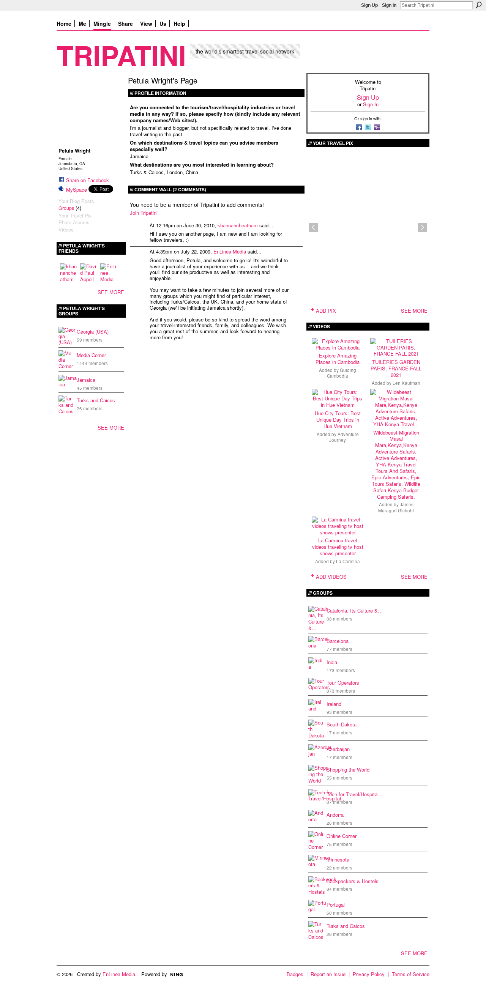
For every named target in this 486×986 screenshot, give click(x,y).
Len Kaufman (406, 383)
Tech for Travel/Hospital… (355, 794)
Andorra (335, 814)
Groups (66, 208)
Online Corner (342, 836)
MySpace (76, 189)
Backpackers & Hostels (353, 881)
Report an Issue (328, 974)
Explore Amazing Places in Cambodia (338, 358)
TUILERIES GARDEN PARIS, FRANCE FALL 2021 (396, 368)
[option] (368, 227)
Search (479, 5)
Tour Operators (343, 682)
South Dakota (342, 724)
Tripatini (121, 54)
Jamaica (86, 379)
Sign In (389, 5)
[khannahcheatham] (69, 272)
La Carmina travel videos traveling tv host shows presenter (337, 547)
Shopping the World (348, 769)
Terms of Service (410, 974)
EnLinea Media (229, 251)
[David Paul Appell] (89, 272)
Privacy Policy (369, 974)
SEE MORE (111, 292)
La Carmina (348, 561)
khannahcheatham (238, 225)
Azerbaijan (338, 749)
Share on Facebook (87, 180)
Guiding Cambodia (341, 373)
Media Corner (91, 355)
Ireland (334, 703)
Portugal (336, 904)
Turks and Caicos (96, 400)
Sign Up (369, 5)
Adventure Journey (344, 437)
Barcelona (338, 640)
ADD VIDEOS (331, 576)
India (332, 662)
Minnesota (338, 859)
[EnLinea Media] (109, 272)
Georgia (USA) (93, 331)
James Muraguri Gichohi (396, 507)
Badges (295, 974)
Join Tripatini (144, 212)
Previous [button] (313, 227)
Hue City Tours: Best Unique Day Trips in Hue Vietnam (338, 420)
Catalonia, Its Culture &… (355, 610)
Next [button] (422, 227)
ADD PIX (326, 310)
